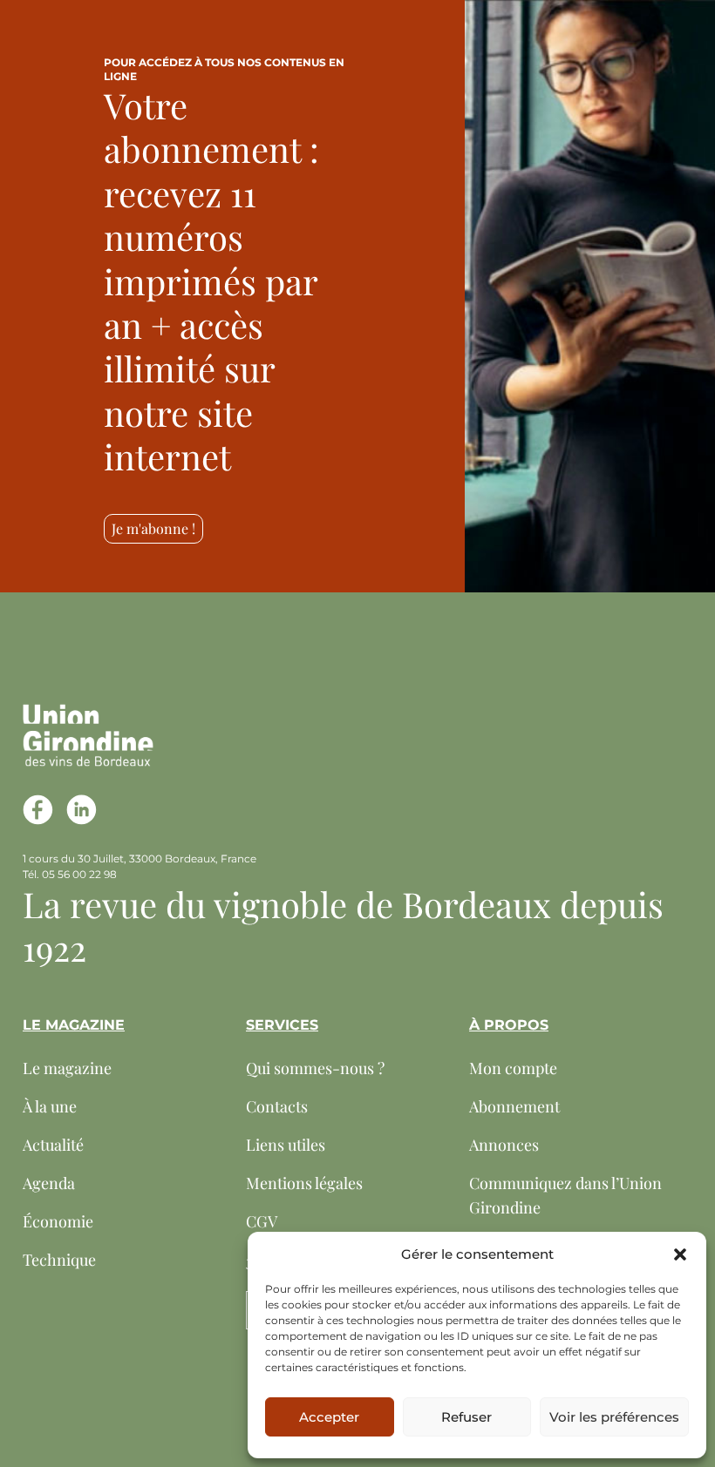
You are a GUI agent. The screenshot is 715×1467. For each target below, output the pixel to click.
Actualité (53, 1144)
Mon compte (513, 1068)
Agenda (49, 1183)
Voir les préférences (614, 1417)
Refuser (466, 1417)
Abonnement (514, 1106)
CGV (261, 1221)
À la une (50, 1106)
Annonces (504, 1144)
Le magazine (67, 1068)
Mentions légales (304, 1183)
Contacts (277, 1106)
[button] (680, 1254)
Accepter (329, 1417)
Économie (58, 1221)
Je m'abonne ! (153, 528)
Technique (59, 1259)
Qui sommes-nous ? (315, 1068)
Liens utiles (285, 1144)
